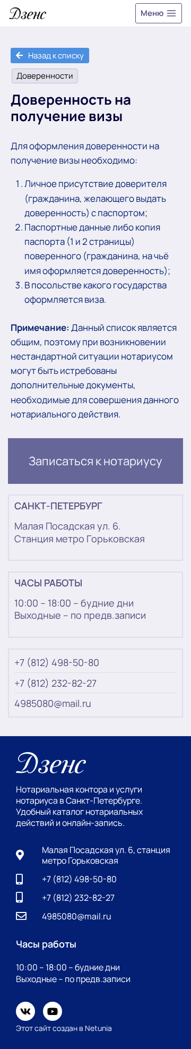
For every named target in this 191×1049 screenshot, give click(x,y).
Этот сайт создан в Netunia (64, 1028)
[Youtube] (52, 1011)
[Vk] (25, 1011)
